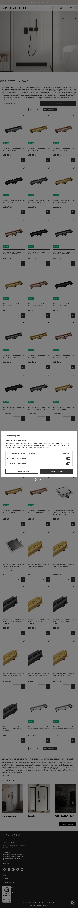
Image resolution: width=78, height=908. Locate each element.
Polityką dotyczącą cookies (52, 443)
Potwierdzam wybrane (21, 471)
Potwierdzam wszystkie (56, 471)
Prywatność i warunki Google (40, 447)
